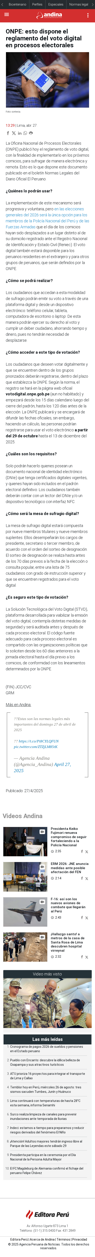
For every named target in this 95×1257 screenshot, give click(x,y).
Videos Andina (22, 816)
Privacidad (79, 1239)
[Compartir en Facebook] (82, 851)
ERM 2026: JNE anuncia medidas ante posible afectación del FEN (70, 868)
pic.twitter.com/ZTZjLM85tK (35, 747)
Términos (63, 1239)
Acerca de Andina (42, 1239)
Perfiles (37, 4)
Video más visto (47, 974)
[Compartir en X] (87, 851)
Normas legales (80, 4)
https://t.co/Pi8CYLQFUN (39, 741)
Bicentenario (17, 4)
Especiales (55, 4)
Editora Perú (19, 1239)
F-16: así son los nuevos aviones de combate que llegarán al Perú (68, 905)
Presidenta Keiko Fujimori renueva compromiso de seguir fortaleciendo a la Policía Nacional (69, 837)
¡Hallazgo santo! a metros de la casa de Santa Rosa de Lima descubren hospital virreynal (67, 942)
